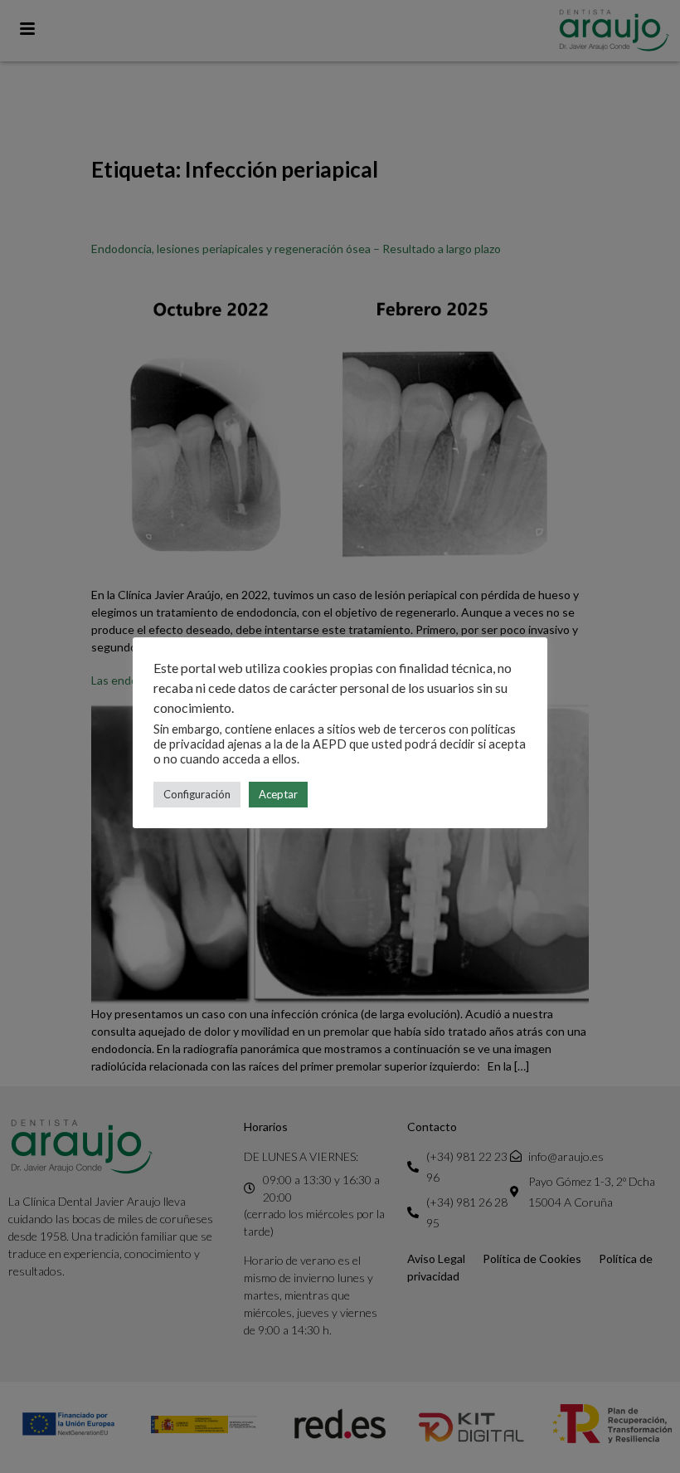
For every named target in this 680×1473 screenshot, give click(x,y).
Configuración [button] (197, 794)
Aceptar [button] (278, 794)
